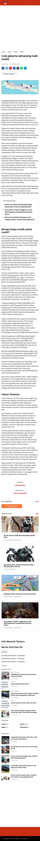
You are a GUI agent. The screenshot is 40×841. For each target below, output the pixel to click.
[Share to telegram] (25, 68)
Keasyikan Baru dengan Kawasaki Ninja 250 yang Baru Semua (19, 566)
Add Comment (12, 506)
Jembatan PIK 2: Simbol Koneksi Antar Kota (20, 594)
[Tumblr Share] (17, 68)
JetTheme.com (32, 838)
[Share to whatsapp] (21, 68)
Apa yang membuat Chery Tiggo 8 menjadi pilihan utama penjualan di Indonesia (24, 694)
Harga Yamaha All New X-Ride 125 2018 (23, 703)
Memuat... (5, 645)
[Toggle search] (34, 2)
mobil (12, 691)
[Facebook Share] (2, 68)
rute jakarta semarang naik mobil (13, 101)
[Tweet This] (6, 68)
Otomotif (17, 672)
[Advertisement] (20, 28)
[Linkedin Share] (14, 68)
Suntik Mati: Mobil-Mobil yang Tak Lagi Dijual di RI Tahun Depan (23, 766)
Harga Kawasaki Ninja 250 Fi (20, 684)
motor (12, 672)
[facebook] (26, 3)
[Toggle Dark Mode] (30, 2)
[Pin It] (10, 68)
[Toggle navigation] (37, 2)
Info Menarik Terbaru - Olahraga (12, 659)
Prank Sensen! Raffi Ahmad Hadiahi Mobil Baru (19, 536)
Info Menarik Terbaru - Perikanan (13, 662)
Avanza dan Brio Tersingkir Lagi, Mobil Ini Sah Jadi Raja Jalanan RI (24, 757)
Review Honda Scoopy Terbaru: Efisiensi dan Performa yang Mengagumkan (23, 776)
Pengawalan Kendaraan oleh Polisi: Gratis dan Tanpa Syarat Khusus (24, 738)
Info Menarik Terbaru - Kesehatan (13, 656)
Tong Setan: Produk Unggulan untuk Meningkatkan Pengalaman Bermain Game (18, 212)
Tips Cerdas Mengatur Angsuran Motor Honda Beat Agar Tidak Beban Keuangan (24, 711)
